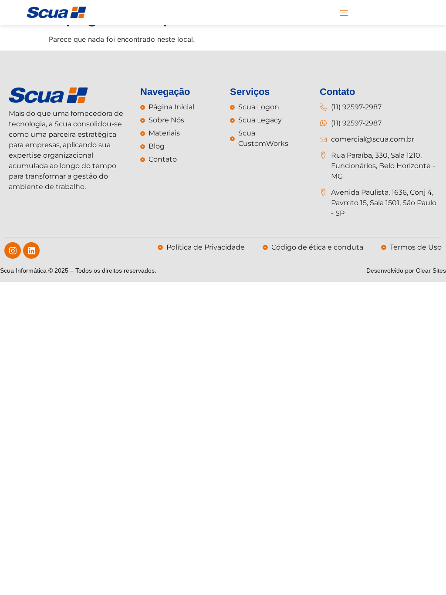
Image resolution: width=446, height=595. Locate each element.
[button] (344, 12)
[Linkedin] (31, 250)
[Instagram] (12, 250)
